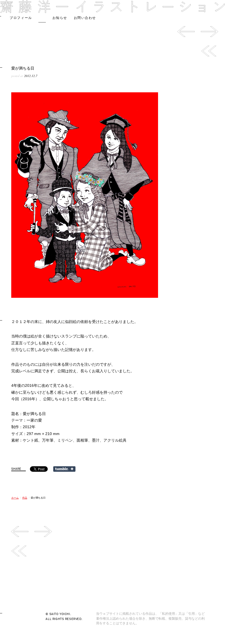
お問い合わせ (85, 18)
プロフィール (21, 18)
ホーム (15, 497)
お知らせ (59, 18)
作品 (42, 18)
